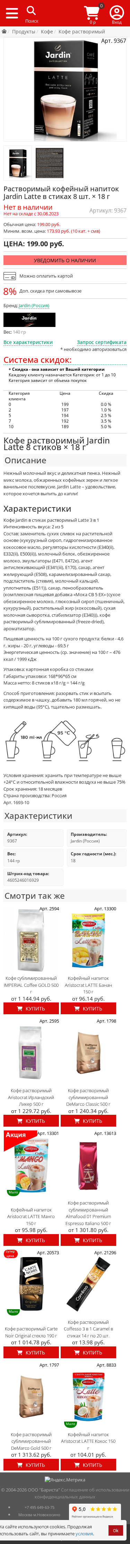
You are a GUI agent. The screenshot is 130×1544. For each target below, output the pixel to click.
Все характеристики (28, 342)
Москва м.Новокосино (39, 1514)
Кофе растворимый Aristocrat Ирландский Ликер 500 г (31, 1097)
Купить (34, 1008)
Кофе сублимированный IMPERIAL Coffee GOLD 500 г (31, 985)
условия (84, 1533)
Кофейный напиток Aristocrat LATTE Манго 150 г (31, 1216)
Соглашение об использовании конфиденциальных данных (82, 1493)
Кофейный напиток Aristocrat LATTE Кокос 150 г (88, 1441)
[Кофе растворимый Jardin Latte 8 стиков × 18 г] (17, 163)
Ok (116, 1530)
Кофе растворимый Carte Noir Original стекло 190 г (31, 1332)
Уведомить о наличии (65, 260)
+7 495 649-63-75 (39, 1507)
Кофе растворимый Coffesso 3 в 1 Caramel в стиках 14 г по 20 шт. (88, 1329)
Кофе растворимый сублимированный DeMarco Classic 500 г (88, 1097)
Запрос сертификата (102, 342)
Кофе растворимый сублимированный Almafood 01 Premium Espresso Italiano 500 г (88, 1213)
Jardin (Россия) (34, 305)
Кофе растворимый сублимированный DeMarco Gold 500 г (31, 1441)
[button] (116, 13)
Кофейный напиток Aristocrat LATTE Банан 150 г (88, 985)
